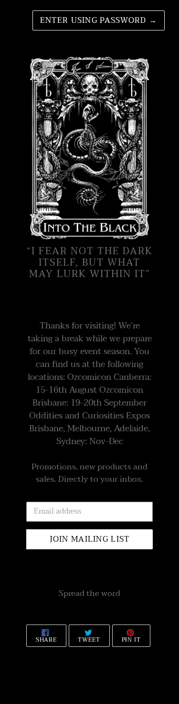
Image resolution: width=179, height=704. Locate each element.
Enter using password (98, 20)
